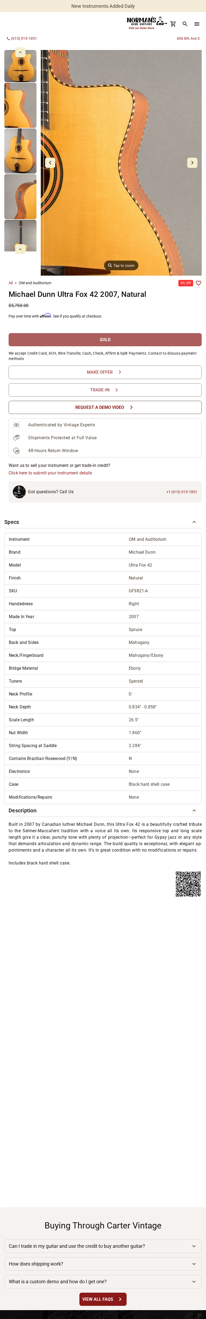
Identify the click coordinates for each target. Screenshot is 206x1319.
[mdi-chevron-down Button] (20, 249)
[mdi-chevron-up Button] (20, 52)
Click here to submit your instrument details (50, 472)
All (11, 283)
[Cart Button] (173, 24)
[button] (103, 522)
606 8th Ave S (188, 38)
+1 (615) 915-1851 (181, 492)
